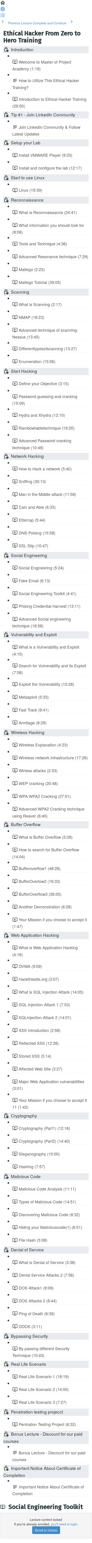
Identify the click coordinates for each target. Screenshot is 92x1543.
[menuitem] (2, 10)
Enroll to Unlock (46, 1530)
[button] (2, 4)
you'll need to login (64, 1524)
